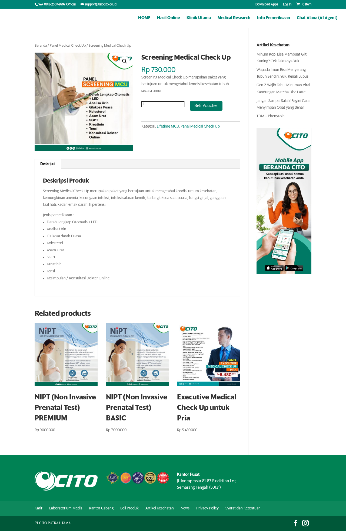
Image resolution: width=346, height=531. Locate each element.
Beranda (41, 45)
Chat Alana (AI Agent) (317, 18)
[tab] (47, 164)
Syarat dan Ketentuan (243, 508)
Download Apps (266, 4)
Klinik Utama (199, 18)
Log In (287, 4)
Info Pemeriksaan (273, 18)
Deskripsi (47, 164)
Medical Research (234, 18)
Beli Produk (129, 508)
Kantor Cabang (101, 508)
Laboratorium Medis (65, 508)
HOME (144, 18)
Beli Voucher (206, 106)
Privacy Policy (207, 508)
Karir (38, 508)
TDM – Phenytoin (271, 116)
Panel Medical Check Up (68, 45)
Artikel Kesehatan (159, 508)
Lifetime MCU (168, 126)
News (185, 508)
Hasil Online (168, 18)
